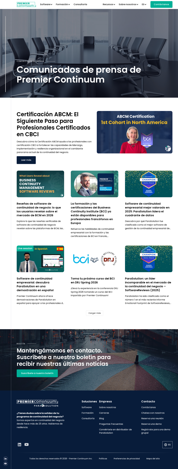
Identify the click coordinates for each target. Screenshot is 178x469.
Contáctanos (161, 4)
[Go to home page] (43, 403)
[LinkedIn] (5, 459)
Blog (101, 418)
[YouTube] (5, 464)
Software (87, 407)
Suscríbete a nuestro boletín (37, 373)
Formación (87, 412)
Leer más (26, 160)
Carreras (104, 412)
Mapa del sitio (153, 458)
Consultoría (80, 4)
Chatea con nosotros (153, 412)
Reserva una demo (151, 424)
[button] (46, 4)
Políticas (103, 458)
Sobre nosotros (107, 407)
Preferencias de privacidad (127, 458)
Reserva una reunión (152, 418)
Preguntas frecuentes (111, 424)
